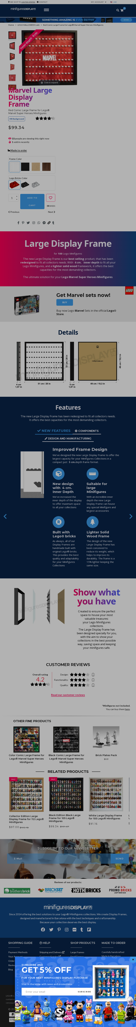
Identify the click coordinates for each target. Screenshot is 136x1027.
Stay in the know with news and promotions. (47, 984)
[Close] (133, 959)
